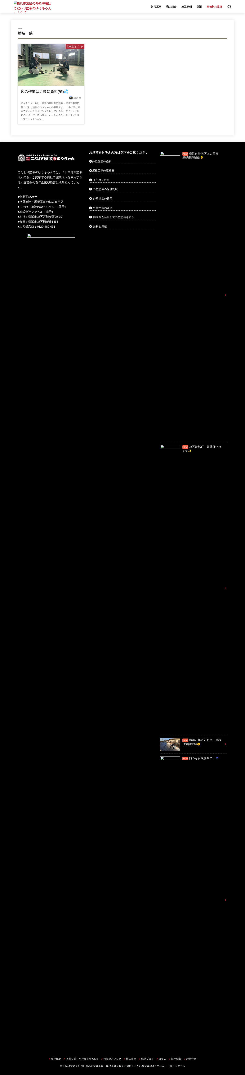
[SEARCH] (229, 6)
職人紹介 (171, 6)
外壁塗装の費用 (102, 198)
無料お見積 (100, 226)
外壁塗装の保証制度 (105, 189)
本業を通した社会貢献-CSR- (82, 1058)
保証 (199, 6)
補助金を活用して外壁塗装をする (113, 217)
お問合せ (191, 1058)
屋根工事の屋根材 (103, 170)
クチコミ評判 (101, 179)
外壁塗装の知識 (102, 207)
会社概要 (56, 1058)
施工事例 (186, 6)
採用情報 (176, 1058)
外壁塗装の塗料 (101, 161)
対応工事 (156, 6)
